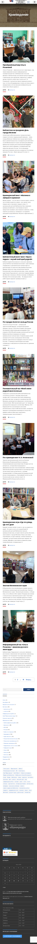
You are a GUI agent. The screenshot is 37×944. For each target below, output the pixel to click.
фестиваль (5, 792)
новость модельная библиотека (10, 788)
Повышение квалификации (10, 741)
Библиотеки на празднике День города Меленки (16, 131)
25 (9, 880)
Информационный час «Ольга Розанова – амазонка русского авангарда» (15, 647)
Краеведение (12, 89)
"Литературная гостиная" (9, 770)
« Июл (4, 887)
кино (25, 781)
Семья (5, 750)
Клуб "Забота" (17, 773)
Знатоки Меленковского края (15, 585)
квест (21, 781)
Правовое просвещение (9, 743)
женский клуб (20, 779)
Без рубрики (5, 702)
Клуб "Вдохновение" (7, 773)
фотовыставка (12, 792)
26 (14, 880)
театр (30, 790)
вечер (19, 777)
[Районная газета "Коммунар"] (18, 826)
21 (22, 878)
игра (26, 779)
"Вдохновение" (14, 768)
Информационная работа (8, 713)
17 (5, 878)
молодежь (5, 785)
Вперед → (29, 680)
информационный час (8, 781)
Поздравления (6, 757)
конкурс (5, 783)
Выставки (5, 706)
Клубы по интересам (8, 731)
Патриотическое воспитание (10, 738)
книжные (6, 711)
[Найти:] (13, 689)
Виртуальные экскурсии (8, 704)
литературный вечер (21, 783)
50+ (17, 770)
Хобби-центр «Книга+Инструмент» (23, 775)
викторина (30, 777)
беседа (8, 777)
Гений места (22, 770)
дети (10, 779)
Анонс (4, 700)
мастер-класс (30, 783)
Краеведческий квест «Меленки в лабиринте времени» (16, 196)
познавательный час (24, 788)
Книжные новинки (7, 718)
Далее (4, 155)
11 (9, 875)
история (16, 781)
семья (26, 790)
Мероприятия (6, 720)
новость (22, 785)
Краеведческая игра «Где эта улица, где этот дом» (17, 523)
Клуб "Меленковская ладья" (9, 716)
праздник (5, 790)
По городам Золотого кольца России (18, 322)
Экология (6, 752)
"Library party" (6, 768)
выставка (5, 779)
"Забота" (20, 768)
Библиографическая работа (10, 722)
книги (28, 781)
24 (5, 880)
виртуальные (7, 709)
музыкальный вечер (14, 785)
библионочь (14, 777)
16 (23, 680)
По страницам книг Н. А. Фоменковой (18, 457)
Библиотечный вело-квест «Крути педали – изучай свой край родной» (17, 258)
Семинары (5, 759)
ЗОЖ (5, 727)
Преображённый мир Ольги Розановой (14, 66)
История (6, 729)
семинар (21, 790)
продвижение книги (13, 790)
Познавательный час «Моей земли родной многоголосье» (17, 389)
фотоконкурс (21, 792)
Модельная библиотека (8, 775)
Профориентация (8, 747)
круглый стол (11, 783)
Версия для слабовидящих (12, 936)
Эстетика (6, 754)
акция (4, 777)
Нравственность (8, 736)
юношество (27, 792)
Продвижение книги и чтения (11, 745)
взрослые (24, 777)
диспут (14, 779)
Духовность (6, 725)
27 (18, 880)
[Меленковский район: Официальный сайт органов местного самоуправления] (18, 818)
